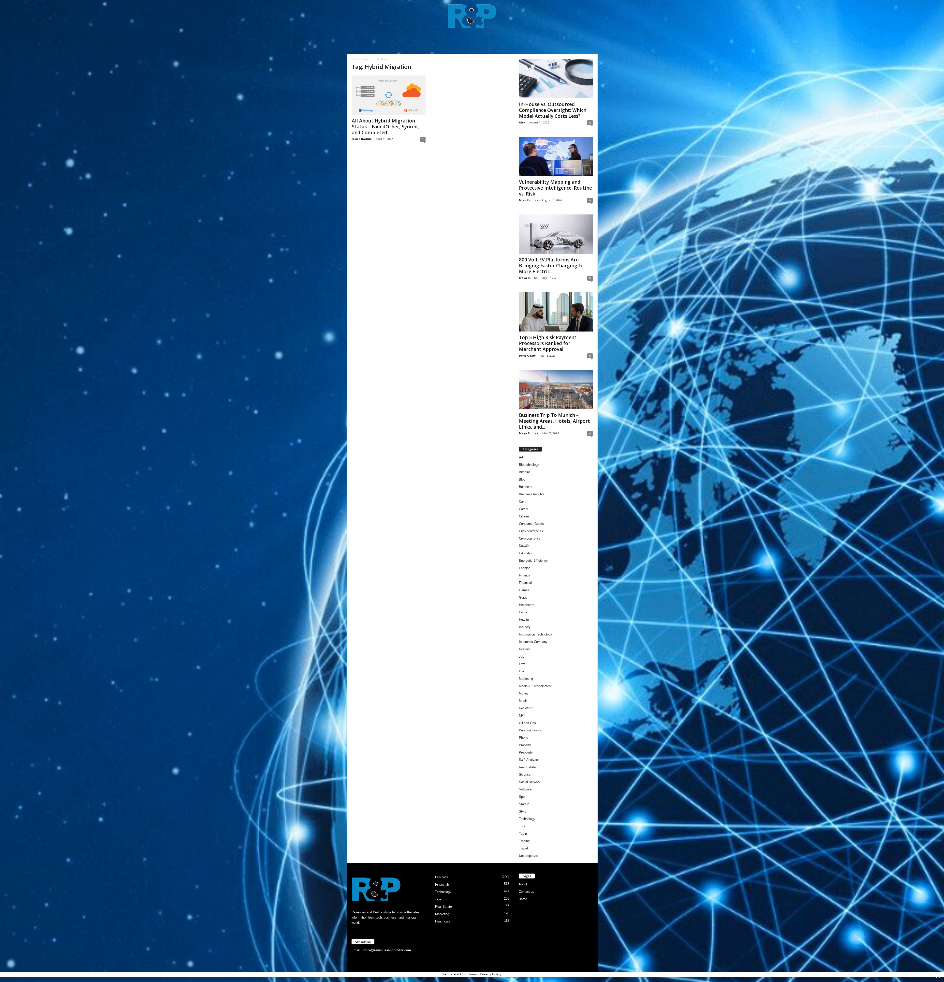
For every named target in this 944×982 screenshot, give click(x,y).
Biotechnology (529, 465)
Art (521, 457)
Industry (525, 627)
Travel (523, 848)
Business (525, 487)
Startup (524, 804)
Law (522, 664)
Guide (523, 597)
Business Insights (532, 494)
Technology (527, 819)
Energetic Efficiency (533, 560)
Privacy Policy (490, 974)
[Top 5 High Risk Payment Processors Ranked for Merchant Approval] (556, 312)
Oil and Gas (527, 723)
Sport (523, 797)
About (523, 884)
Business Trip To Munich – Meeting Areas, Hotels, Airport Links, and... (554, 421)
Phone (523, 738)
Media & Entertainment (535, 686)
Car (521, 501)
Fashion (524, 568)
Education (526, 553)
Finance (524, 575)
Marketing (526, 678)
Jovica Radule (362, 139)
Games (524, 590)
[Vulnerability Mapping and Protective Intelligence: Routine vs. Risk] (556, 156)
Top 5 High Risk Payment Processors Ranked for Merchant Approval (547, 343)
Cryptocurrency (530, 538)
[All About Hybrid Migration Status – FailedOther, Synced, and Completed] (389, 95)
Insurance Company (533, 642)
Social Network (529, 782)
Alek (522, 122)
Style (522, 811)
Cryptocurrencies (531, 531)
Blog (522, 479)
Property (525, 745)
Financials (526, 583)
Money (524, 693)
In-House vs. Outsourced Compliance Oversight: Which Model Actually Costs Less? (552, 110)
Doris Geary (527, 355)
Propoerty (526, 752)
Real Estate (527, 767)
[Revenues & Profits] (472, 15)
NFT (522, 715)
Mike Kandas (528, 200)
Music (523, 701)
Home (355, 59)
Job (521, 656)
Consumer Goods (531, 524)
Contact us (526, 891)
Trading (524, 841)
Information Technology (535, 634)
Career (523, 509)
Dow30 (524, 546)
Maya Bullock (528, 278)
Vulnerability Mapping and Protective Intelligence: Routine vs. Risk (555, 188)
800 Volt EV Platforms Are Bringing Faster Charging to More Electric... (551, 266)
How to (524, 619)
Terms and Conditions (460, 974)
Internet (524, 649)
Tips (522, 826)
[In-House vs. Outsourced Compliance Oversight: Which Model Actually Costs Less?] (556, 78)
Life (521, 671)
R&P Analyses (529, 760)
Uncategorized (529, 856)
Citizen (524, 516)
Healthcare (526, 605)
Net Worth (526, 708)
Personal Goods (530, 730)
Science (525, 774)
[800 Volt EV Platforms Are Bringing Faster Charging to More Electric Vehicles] (556, 234)
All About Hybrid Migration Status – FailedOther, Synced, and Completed (385, 127)
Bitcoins (525, 472)
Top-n (523, 833)
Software (525, 789)
